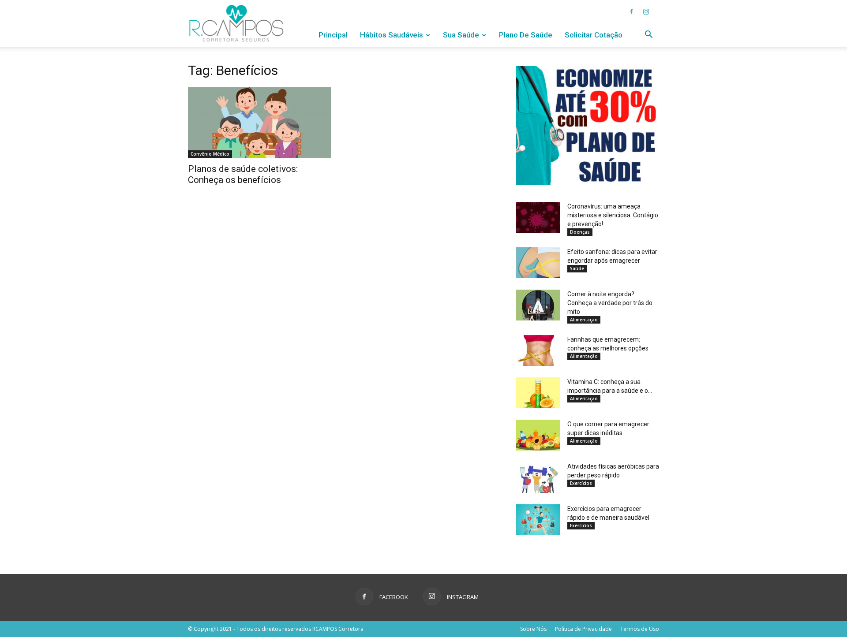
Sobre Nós (533, 629)
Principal (333, 34)
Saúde (577, 268)
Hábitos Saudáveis (391, 34)
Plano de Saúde (525, 34)
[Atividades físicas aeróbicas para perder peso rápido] (538, 477)
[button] (648, 35)
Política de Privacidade (583, 629)
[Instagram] (645, 11)
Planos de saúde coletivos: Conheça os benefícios (243, 174)
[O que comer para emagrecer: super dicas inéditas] (538, 435)
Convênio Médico (210, 154)
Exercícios (581, 483)
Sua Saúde (461, 34)
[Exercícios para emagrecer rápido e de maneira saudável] (538, 519)
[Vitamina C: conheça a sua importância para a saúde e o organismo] (538, 392)
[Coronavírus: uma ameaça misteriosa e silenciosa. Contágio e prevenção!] (538, 217)
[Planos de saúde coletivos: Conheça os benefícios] (259, 122)
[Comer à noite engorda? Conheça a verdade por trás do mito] (538, 305)
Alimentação (584, 320)
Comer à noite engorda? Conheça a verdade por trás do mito (609, 303)
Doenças (580, 232)
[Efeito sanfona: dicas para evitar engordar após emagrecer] (538, 262)
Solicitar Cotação (593, 34)
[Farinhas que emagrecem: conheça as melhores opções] (538, 350)
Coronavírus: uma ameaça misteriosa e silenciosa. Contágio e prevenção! (612, 215)
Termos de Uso (639, 629)
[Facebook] (631, 11)
